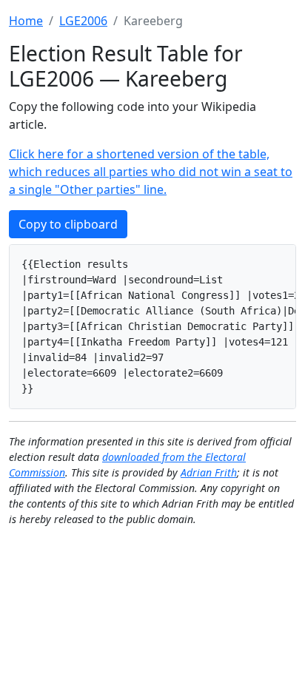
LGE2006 (83, 21)
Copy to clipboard (68, 224)
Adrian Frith (209, 472)
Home (26, 21)
